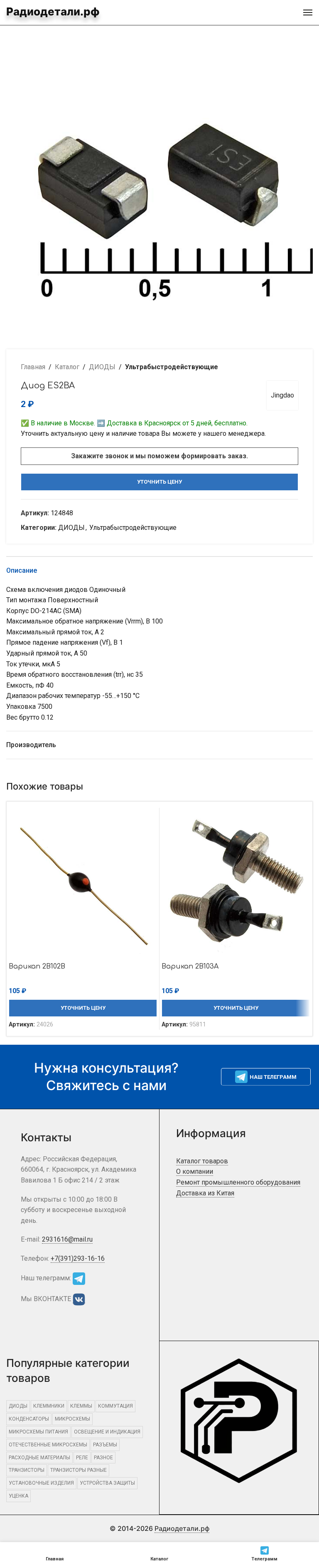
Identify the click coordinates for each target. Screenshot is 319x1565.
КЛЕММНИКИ (48, 1406)
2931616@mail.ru (67, 1239)
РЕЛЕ (82, 1458)
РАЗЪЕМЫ (105, 1445)
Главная (33, 367)
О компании (194, 1171)
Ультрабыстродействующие (171, 367)
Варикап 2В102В (37, 966)
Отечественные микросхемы (48, 1445)
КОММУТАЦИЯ (115, 1406)
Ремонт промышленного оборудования (238, 1182)
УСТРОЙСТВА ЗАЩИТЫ (107, 1483)
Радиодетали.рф (53, 11)
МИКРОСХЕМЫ (72, 1419)
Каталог (67, 367)
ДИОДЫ (102, 367)
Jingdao (282, 395)
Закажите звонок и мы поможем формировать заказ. (159, 456)
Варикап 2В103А (190, 966)
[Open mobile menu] (308, 12)
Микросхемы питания (38, 1432)
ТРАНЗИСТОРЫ (26, 1470)
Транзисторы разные (78, 1470)
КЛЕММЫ (81, 1406)
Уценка (18, 1496)
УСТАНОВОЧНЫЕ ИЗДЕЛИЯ (41, 1483)
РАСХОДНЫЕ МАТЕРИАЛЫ (39, 1458)
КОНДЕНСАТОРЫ (29, 1419)
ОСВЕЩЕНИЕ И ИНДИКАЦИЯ (107, 1432)
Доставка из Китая (205, 1193)
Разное (103, 1458)
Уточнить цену (159, 482)
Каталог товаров (202, 1161)
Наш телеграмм (273, 1077)
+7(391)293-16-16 (78, 1258)
